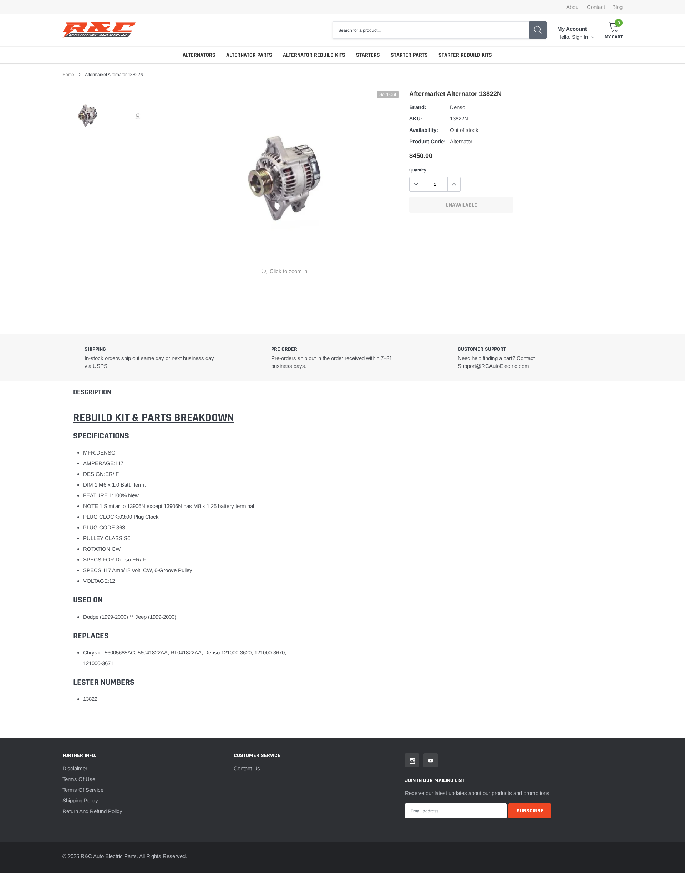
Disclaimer (74, 768)
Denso (457, 107)
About (573, 7)
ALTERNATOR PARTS (249, 55)
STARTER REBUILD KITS (465, 55)
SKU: (415, 118)
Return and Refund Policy (92, 811)
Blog (617, 7)
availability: (423, 130)
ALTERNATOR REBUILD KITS (314, 55)
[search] (538, 29)
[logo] (99, 30)
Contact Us (247, 768)
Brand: (417, 107)
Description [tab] (92, 392)
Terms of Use (78, 779)
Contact (596, 7)
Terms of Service (82, 790)
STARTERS (368, 55)
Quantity (417, 170)
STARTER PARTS (409, 55)
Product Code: (427, 141)
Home (68, 74)
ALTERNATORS (199, 55)
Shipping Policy (80, 800)
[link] (87, 116)
